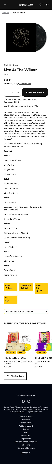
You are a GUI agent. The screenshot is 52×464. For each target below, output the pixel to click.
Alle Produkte (17, 376)
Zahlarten (26, 420)
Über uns (26, 445)
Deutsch (24, 453)
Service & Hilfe (26, 423)
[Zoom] (26, 37)
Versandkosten (25, 84)
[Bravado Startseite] (26, 4)
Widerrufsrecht (26, 426)
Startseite (5, 13)
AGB (26, 432)
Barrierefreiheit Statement (26, 442)
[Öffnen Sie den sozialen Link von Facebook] (23, 401)
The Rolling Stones (11, 65)
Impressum (26, 439)
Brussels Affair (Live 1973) (18, 361)
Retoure (26, 429)
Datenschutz (26, 435)
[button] (26, 311)
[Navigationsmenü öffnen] (5, 4)
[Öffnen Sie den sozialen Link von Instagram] (29, 401)
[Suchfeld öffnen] (40, 4)
